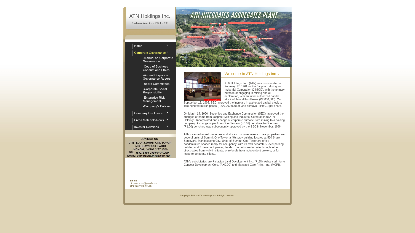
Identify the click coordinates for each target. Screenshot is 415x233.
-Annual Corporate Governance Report (156, 76)
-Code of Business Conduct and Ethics (156, 68)
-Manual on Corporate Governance (158, 59)
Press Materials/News (149, 120)
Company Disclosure (148, 113)
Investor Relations (146, 127)
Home (138, 45)
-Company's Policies (157, 106)
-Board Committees (156, 83)
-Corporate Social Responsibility (155, 90)
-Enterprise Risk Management (154, 99)
